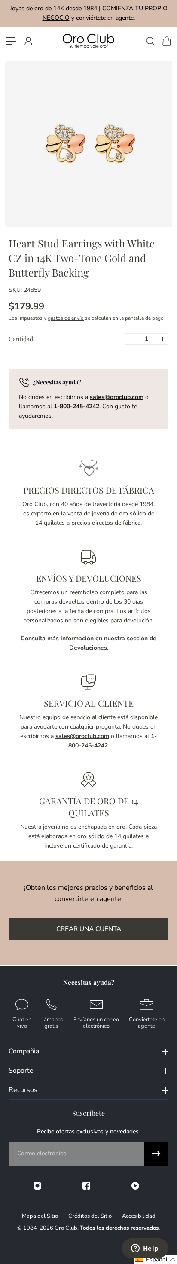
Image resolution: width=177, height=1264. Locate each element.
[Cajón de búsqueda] (150, 41)
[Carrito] (166, 41)
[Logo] (88, 40)
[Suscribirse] (156, 1154)
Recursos (23, 1089)
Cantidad (21, 339)
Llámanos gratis (51, 1022)
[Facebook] (86, 1185)
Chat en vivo (21, 1022)
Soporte (21, 1070)
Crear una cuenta (88, 928)
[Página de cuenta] (28, 41)
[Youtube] (135, 1185)
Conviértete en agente (147, 1022)
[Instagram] (37, 1185)
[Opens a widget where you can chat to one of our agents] (144, 1249)
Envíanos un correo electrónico (96, 1022)
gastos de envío (66, 318)
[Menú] (11, 41)
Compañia (24, 1051)
